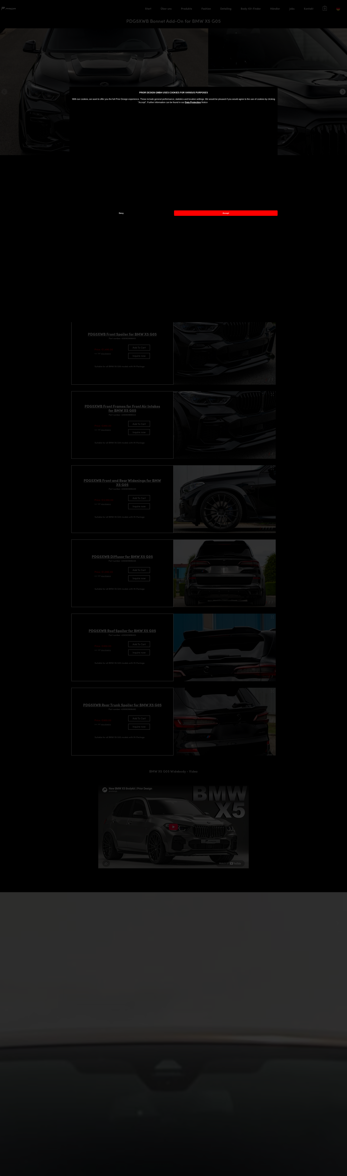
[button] (208, 102)
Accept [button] (226, 213)
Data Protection (193, 102)
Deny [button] (121, 213)
